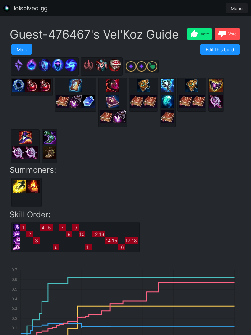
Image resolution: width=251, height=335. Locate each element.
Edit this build (220, 49)
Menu (237, 8)
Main (22, 49)
